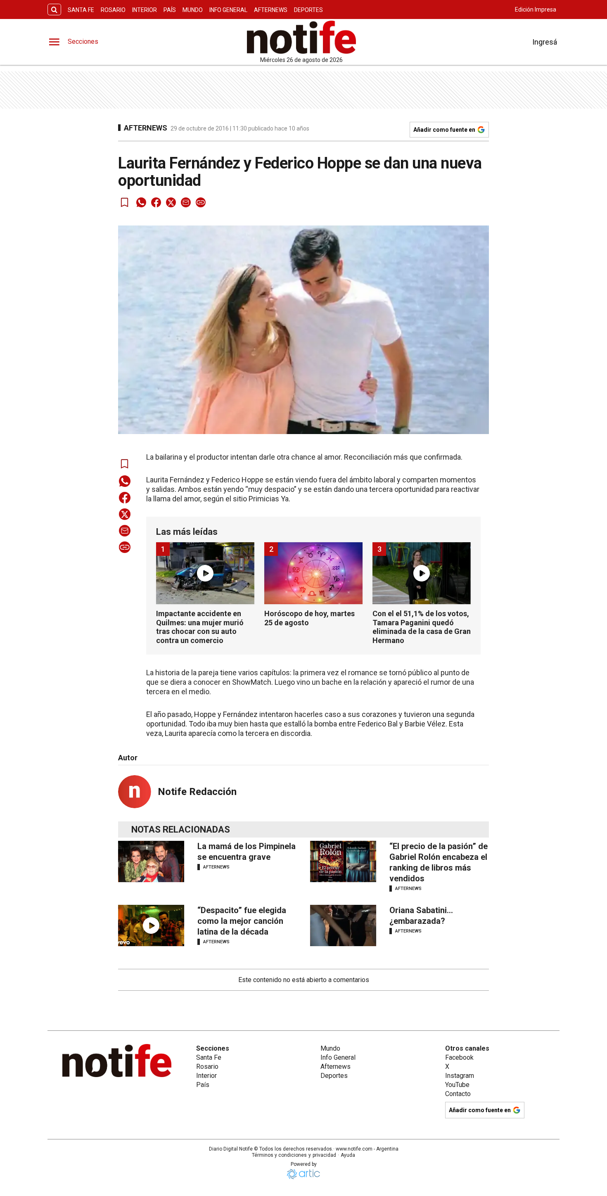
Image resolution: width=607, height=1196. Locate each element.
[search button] (54, 10)
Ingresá (544, 42)
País (170, 10)
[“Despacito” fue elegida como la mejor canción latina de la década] (151, 925)
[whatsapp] (141, 202)
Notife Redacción (197, 791)
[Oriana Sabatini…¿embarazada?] (343, 925)
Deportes (308, 10)
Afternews (270, 10)
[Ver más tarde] (124, 202)
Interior (144, 10)
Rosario (113, 10)
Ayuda (348, 1155)
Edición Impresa (535, 9)
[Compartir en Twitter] (171, 202)
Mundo (193, 10)
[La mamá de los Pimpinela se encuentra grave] (151, 861)
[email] (186, 202)
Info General (228, 10)
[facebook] (156, 202)
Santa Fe (81, 10)
